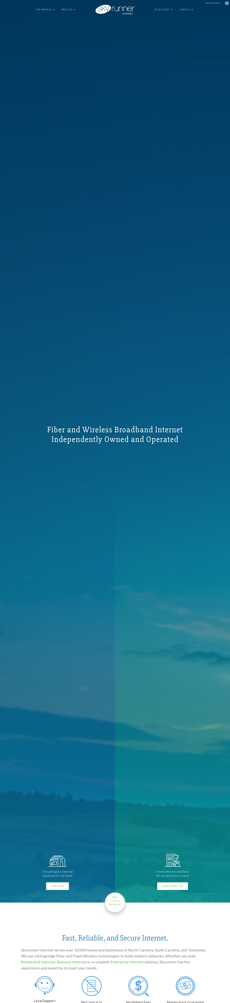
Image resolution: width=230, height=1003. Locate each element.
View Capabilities (172, 886)
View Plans (57, 886)
